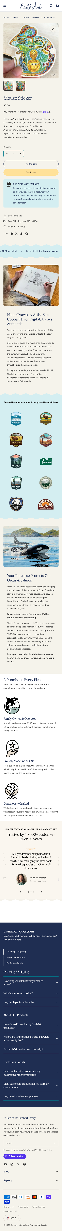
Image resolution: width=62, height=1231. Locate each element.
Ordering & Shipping (16, 951)
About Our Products (15, 957)
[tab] (8, 86)
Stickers (25, 17)
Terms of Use (33, 1150)
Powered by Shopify (38, 1225)
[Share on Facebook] (11, 233)
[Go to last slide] (20, 892)
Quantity (7, 147)
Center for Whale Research (20, 641)
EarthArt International (20, 1225)
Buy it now (31, 172)
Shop (15, 17)
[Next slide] (53, 51)
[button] (4, 6)
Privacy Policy (45, 1150)
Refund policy (8, 1207)
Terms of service (38, 1207)
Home (6, 17)
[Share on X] (16, 233)
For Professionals (14, 963)
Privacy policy (23, 1207)
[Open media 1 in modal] (53, 29)
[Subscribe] (55, 1143)
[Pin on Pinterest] (21, 233)
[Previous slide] (9, 51)
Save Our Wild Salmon (35, 637)
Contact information (11, 1211)
